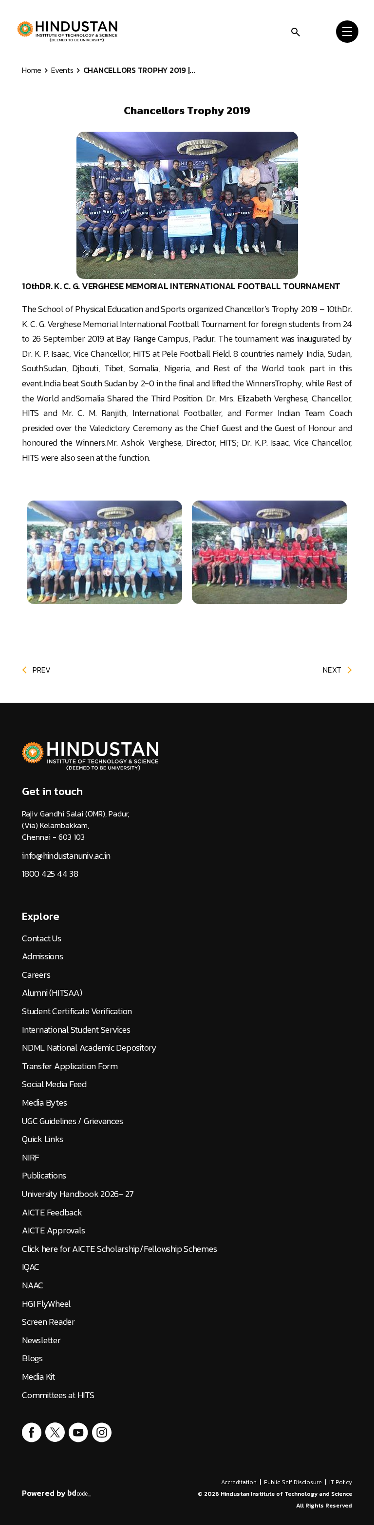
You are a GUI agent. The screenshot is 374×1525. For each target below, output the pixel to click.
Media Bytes (44, 1102)
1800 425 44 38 (50, 873)
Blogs (32, 1358)
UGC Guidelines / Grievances (72, 1121)
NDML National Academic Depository (89, 1047)
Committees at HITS (58, 1395)
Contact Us (41, 938)
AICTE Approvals (53, 1230)
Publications (44, 1175)
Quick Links (42, 1139)
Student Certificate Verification (77, 1011)
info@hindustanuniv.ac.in (66, 855)
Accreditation (239, 1482)
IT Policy (340, 1482)
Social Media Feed (54, 1084)
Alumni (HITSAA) (52, 993)
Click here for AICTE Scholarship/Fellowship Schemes (119, 1249)
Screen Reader (48, 1322)
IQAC (30, 1267)
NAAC (32, 1285)
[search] (295, 30)
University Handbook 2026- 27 (78, 1194)
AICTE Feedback (52, 1212)
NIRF (30, 1157)
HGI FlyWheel (46, 1304)
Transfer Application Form (70, 1066)
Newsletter (41, 1340)
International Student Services (76, 1029)
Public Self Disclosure (293, 1482)
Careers (36, 975)
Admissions (42, 956)
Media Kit (38, 1376)
